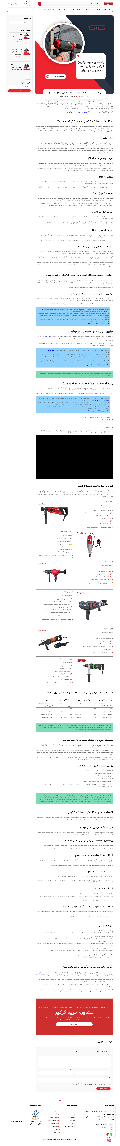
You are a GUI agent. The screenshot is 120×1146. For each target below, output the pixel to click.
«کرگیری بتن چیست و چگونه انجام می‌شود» (79, 112)
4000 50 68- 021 (27, 4)
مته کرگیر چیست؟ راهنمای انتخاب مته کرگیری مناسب (17, 37)
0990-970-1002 (27, 5)
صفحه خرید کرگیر (87, 992)
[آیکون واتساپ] (111, 1134)
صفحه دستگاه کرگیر (72, 105)
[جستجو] (39, 4)
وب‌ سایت (108, 1077)
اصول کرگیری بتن (47, 336)
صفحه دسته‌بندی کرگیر (57, 956)
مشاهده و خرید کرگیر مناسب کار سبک (98, 323)
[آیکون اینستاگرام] (107, 1134)
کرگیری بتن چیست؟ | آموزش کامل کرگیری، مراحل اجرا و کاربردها (16, 67)
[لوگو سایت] (108, 4)
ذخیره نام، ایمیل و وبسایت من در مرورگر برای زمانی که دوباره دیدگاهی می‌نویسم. (90, 1084)
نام (109, 1070)
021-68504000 (104, 1127)
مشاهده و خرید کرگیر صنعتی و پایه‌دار (98, 411)
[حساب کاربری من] (16, 3)
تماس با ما (74, 1024)
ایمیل (71, 1070)
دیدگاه (109, 1055)
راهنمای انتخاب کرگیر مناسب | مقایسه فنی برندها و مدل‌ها (17, 52)
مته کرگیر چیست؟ (85, 900)
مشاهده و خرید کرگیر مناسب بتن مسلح (98, 365)
